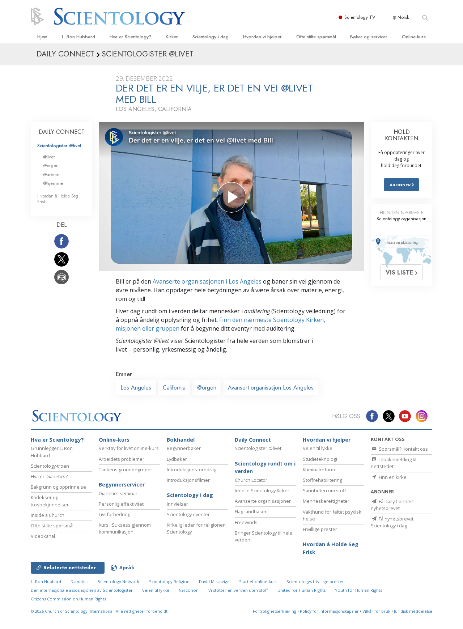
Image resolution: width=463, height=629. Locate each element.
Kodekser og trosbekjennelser (50, 500)
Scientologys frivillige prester (315, 581)
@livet (49, 156)
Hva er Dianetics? (49, 476)
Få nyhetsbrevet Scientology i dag (392, 522)
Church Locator (251, 480)
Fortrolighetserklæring (274, 611)
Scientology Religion (169, 581)
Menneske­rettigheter (326, 501)
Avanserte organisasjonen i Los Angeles (207, 281)
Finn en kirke (392, 477)
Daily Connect (253, 439)
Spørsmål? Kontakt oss (403, 449)
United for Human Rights (301, 590)
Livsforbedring (114, 514)
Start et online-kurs (258, 581)
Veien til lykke (317, 448)
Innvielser (177, 504)
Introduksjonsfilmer (188, 480)
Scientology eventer (188, 514)
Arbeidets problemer (121, 459)
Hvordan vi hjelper (262, 36)
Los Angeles (135, 387)
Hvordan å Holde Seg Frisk (57, 198)
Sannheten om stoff (324, 490)
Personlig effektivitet (121, 504)
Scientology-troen (50, 466)
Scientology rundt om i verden (265, 467)
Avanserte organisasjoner (263, 501)
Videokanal (43, 536)
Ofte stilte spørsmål (316, 36)
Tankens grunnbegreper (125, 469)
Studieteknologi (320, 459)
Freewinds (246, 522)
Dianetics (79, 581)
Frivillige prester (320, 529)
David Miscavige (214, 581)
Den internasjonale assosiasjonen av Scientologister (82, 590)
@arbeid (51, 174)
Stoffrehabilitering (322, 480)
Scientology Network (118, 581)
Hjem (42, 36)
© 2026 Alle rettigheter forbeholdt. (100, 611)
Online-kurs (414, 36)
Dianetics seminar (118, 493)
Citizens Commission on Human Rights (68, 599)
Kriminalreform (319, 469)
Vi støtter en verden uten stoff (238, 590)
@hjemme (53, 183)
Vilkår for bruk (376, 611)
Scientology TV (359, 17)
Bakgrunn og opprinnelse (58, 487)
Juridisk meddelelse (413, 611)
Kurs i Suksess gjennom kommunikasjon (125, 528)
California (174, 387)
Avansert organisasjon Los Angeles (271, 387)
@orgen (206, 387)
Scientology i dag (210, 36)
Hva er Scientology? (131, 36)
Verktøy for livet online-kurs (129, 448)
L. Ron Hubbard (78, 36)
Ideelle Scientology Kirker (262, 490)
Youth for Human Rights (358, 590)
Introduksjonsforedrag (191, 469)
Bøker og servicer (368, 36)
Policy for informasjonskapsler (329, 611)
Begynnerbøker (184, 448)
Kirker (172, 36)
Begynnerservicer (122, 484)
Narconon (189, 590)
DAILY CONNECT (62, 132)
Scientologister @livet (59, 145)
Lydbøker (177, 459)
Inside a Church (47, 515)
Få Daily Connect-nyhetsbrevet (393, 504)
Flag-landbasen (251, 511)
